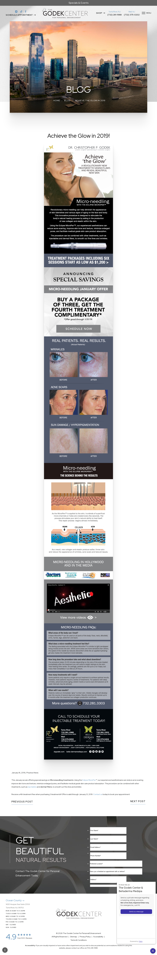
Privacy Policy (85, 936)
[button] (5, 950)
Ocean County (14, 900)
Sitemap (73, 936)
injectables (32, 787)
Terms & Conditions (78, 940)
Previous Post (22, 801)
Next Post (138, 801)
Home (56, 100)
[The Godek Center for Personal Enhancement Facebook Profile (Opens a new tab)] (25, 11)
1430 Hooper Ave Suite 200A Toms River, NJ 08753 (18, 906)
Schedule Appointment (19, 15)
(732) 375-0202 (132, 14)
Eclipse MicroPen (89, 780)
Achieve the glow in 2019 (90, 100)
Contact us (97, 794)
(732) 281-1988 (114, 14)
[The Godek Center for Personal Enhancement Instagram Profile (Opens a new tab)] (16, 11)
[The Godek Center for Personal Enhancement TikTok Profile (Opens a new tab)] (21, 11)
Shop (99, 13)
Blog (67, 100)
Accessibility (98, 936)
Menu (148, 13)
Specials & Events (78, 2)
